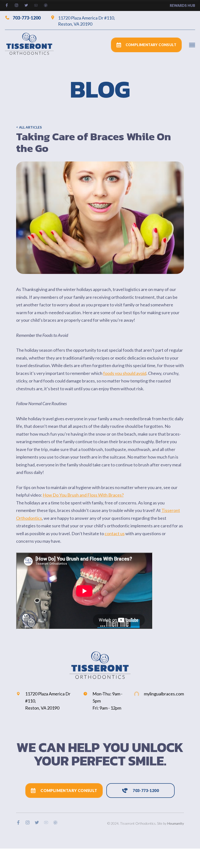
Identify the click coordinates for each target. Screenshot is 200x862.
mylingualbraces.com (164, 693)
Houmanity (175, 823)
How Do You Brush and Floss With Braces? (83, 495)
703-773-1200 (26, 17)
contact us (115, 533)
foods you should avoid (124, 373)
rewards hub (182, 5)
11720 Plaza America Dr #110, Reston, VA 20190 (86, 21)
